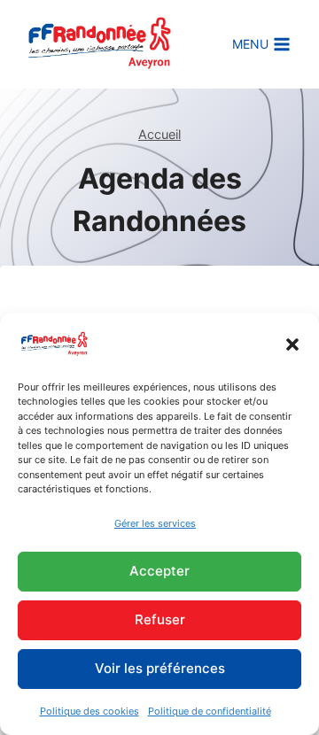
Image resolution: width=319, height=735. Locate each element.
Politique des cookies (89, 711)
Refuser (160, 619)
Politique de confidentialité (209, 711)
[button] (292, 344)
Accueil (159, 134)
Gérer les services (155, 523)
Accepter (159, 570)
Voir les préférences (160, 668)
